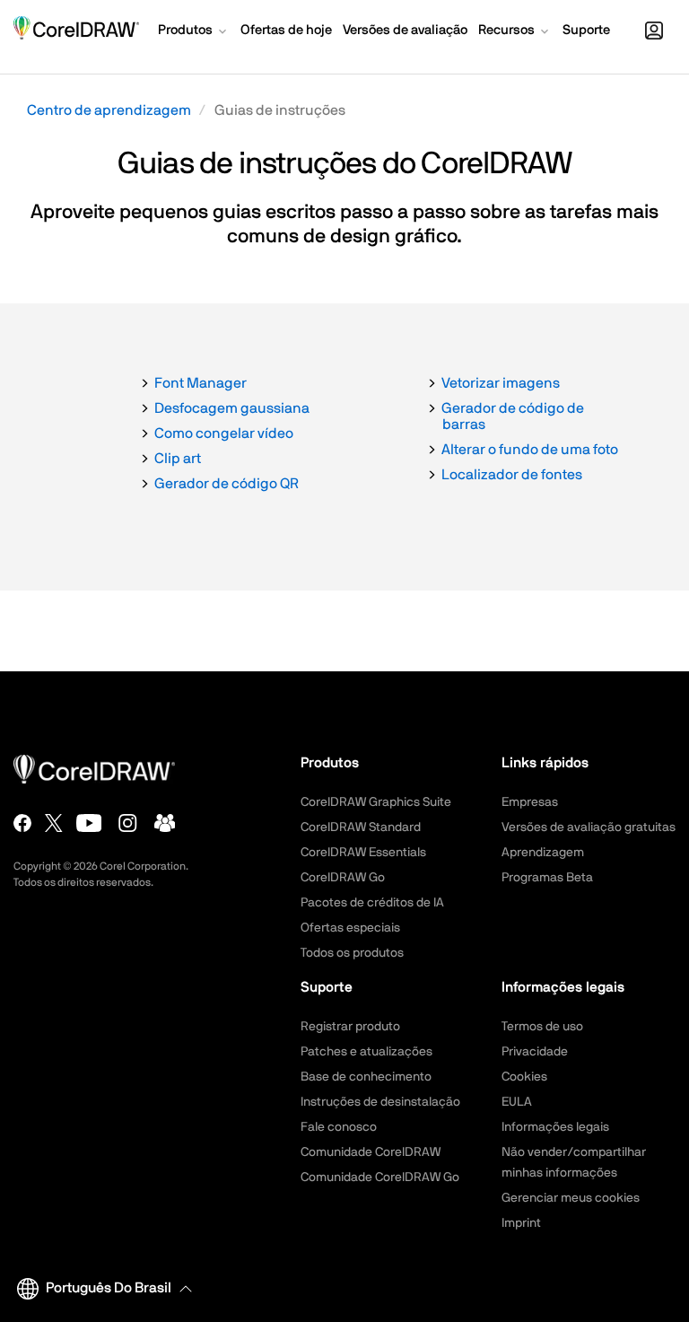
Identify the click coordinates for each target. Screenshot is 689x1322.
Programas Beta (547, 877)
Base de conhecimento (366, 1077)
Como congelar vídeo (223, 433)
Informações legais (555, 1127)
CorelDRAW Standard (361, 827)
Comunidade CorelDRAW (370, 1152)
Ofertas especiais (350, 928)
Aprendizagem (542, 852)
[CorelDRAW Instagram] (128, 823)
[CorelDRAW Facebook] (22, 823)
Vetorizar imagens (500, 383)
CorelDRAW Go (343, 877)
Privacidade (534, 1052)
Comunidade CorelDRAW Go (380, 1177)
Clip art (177, 458)
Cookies (524, 1077)
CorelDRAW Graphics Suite (376, 802)
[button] (194, 32)
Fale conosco (339, 1127)
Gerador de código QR (226, 484)
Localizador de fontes (511, 475)
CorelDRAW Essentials (363, 852)
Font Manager (200, 383)
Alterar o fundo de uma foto (529, 449)
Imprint (521, 1223)
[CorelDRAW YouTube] (89, 823)
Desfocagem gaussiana (232, 408)
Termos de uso (542, 1026)
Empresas (529, 802)
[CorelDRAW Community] (165, 823)
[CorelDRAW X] (54, 823)
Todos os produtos (352, 953)
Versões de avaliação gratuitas (588, 827)
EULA (516, 1102)
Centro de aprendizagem (109, 110)
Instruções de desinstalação (380, 1102)
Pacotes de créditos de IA (372, 903)
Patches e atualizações (366, 1052)
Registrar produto (350, 1026)
